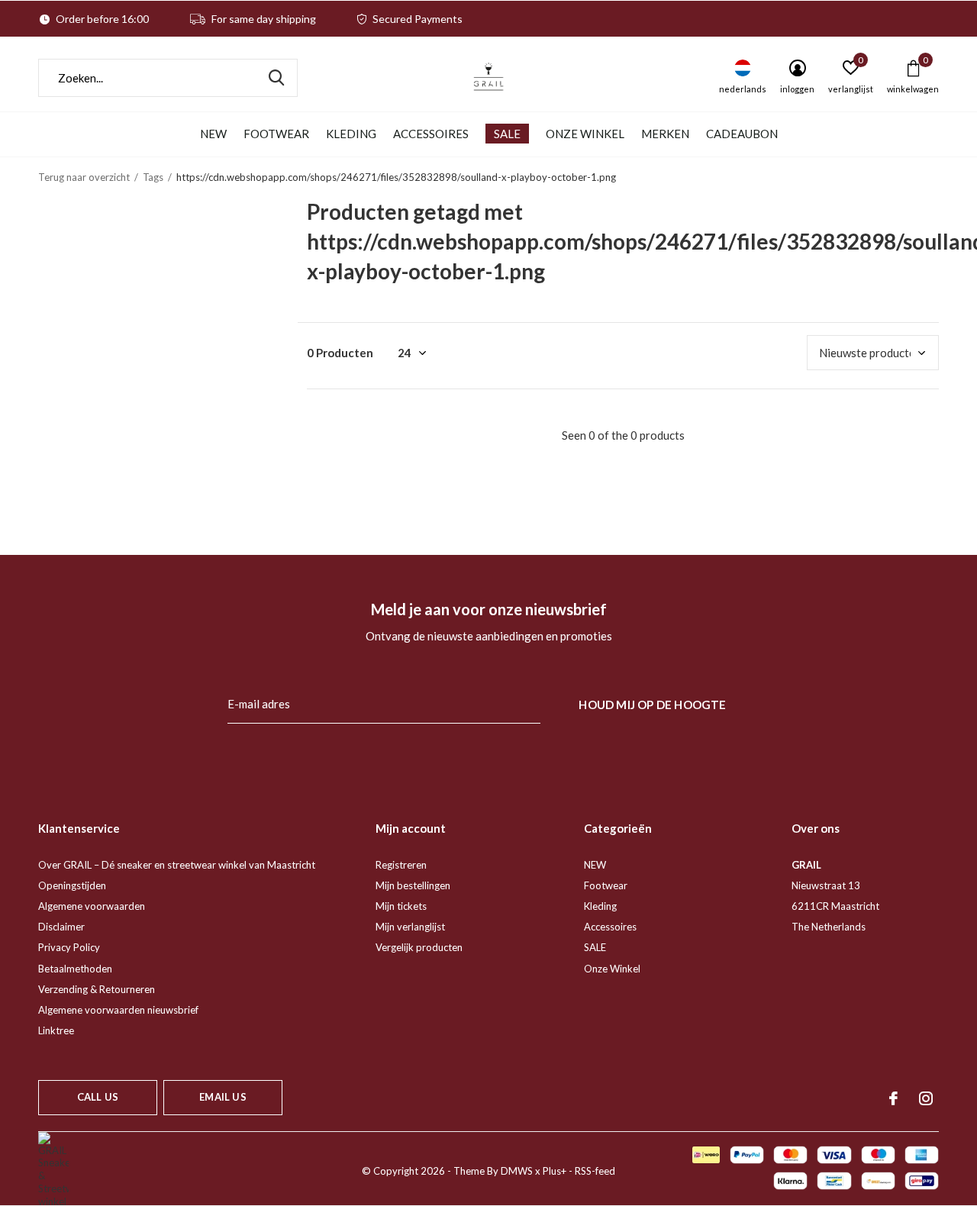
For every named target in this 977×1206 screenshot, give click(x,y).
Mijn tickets (401, 906)
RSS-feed (595, 1171)
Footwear (276, 133)
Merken (665, 133)
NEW (213, 133)
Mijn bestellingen (413, 885)
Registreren (401, 865)
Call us (97, 1097)
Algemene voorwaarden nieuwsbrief (118, 1010)
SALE (507, 133)
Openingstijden (72, 885)
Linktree (56, 1030)
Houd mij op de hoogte (652, 704)
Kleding (351, 133)
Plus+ (554, 1171)
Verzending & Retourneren (96, 989)
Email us (222, 1097)
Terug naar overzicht (84, 177)
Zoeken (276, 78)
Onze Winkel (585, 133)
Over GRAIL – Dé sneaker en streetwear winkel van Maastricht (176, 865)
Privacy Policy (69, 947)
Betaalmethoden (75, 969)
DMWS (517, 1171)
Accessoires (431, 133)
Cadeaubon (742, 133)
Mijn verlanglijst (410, 927)
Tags (153, 177)
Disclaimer (61, 927)
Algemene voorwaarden (91, 906)
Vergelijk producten (419, 947)
